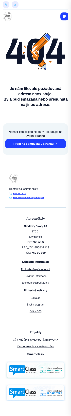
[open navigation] (64, 16)
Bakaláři (35, 298)
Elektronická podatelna (35, 282)
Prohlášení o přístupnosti (35, 269)
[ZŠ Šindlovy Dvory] (7, 16)
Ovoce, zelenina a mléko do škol (35, 346)
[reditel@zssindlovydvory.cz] (15, 4)
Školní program (35, 304)
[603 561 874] (6, 4)
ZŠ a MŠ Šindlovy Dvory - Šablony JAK (35, 339)
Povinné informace (36, 276)
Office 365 (35, 311)
